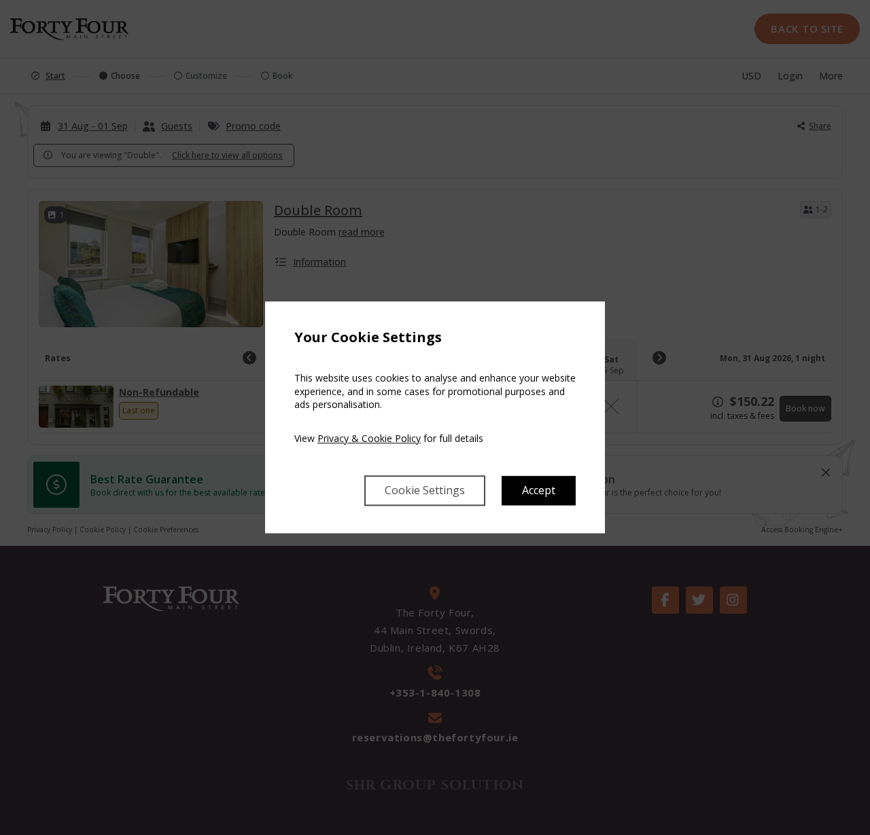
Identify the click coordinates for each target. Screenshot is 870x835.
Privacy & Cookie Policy (369, 438)
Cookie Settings (425, 490)
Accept (538, 490)
